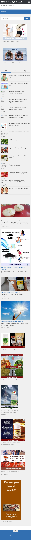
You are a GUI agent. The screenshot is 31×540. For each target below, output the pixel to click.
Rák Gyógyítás (16, 292)
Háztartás (15, 219)
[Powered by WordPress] (10, 535)
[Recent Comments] (15, 71)
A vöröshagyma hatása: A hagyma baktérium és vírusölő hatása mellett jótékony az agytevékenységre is (15, 222)
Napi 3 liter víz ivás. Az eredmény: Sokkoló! (18, 188)
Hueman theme (23, 535)
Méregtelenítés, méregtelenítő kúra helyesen (19, 131)
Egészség (9, 219)
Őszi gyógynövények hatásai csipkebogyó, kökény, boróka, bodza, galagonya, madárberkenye (18, 101)
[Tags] (25, 71)
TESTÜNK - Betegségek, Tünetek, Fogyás (12, 2)
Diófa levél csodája (13, 140)
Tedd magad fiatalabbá (18, 321)
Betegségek (4, 219)
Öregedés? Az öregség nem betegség (17, 148)
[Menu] (29, 2)
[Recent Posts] (6, 71)
